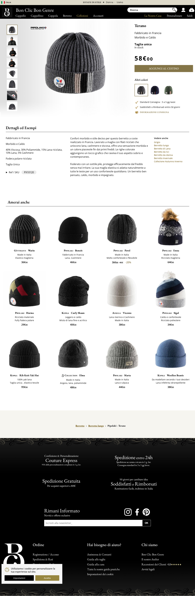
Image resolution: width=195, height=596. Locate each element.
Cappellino (37, 16)
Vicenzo (121, 313)
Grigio (157, 142)
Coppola (53, 16)
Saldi (190, 16)
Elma (75, 375)
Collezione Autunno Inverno (168, 161)
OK (146, 523)
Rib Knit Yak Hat (24, 375)
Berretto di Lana (162, 148)
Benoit (73, 250)
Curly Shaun (73, 313)
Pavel (121, 250)
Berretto (67, 16)
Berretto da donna (163, 155)
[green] (168, 90)
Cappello (21, 16)
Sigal (170, 313)
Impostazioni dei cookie (100, 574)
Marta (122, 375)
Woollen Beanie (171, 375)
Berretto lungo (161, 145)
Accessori (98, 16)
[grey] (141, 90)
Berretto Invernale (163, 158)
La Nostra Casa (152, 16)
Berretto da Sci (161, 151)
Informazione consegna (154, 112)
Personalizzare (174, 16)
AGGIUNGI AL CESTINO (164, 68)
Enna (170, 250)
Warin (24, 250)
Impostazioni (19, 578)
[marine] (154, 90)
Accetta (47, 578)
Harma (24, 313)
